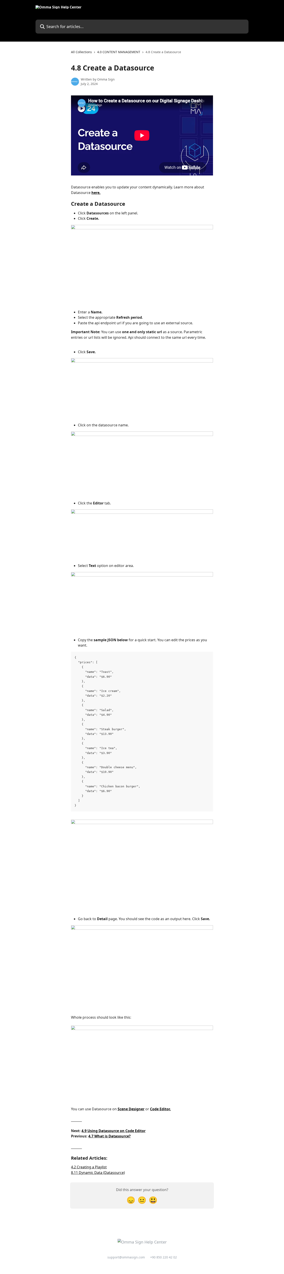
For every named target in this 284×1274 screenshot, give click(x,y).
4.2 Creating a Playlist (89, 1167)
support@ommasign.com (126, 1257)
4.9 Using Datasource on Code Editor (113, 1130)
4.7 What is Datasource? (109, 1136)
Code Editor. (160, 1109)
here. (96, 192)
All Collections (81, 52)
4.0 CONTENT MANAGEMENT (118, 52)
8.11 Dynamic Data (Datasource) (98, 1172)
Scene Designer (131, 1109)
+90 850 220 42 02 (163, 1257)
